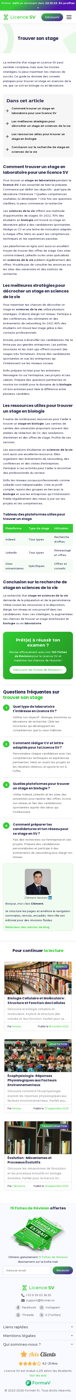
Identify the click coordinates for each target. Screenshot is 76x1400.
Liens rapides (15, 1327)
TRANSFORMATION (54, 1126)
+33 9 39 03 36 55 (38, 1295)
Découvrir (52, 17)
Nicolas (16, 1026)
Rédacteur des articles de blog (27, 927)
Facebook (29, 1307)
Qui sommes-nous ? (22, 1344)
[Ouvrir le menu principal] (69, 17)
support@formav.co (40, 1300)
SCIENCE (61, 966)
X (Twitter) (53, 1315)
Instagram (52, 1307)
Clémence (18, 1186)
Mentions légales (19, 1336)
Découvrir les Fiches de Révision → (38, 670)
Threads (28, 1315)
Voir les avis (38, 1375)
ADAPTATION (58, 1044)
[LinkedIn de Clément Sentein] (50, 897)
